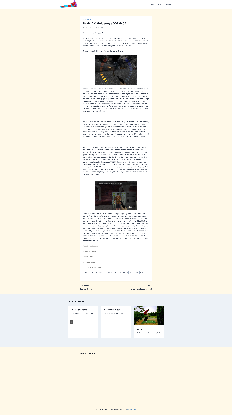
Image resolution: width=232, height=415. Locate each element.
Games (89, 20)
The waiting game (79, 310)
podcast (168, 4)
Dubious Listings (86, 287)
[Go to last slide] (71, 322)
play (136, 272)
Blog (84, 20)
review (86, 276)
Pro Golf (140, 329)
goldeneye (99, 272)
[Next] (160, 322)
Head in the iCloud (112, 310)
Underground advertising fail (141, 287)
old (131, 272)
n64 (116, 272)
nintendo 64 (124, 272)
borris (91, 272)
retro (142, 272)
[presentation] (149, 315)
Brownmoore (88, 27)
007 (85, 272)
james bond (108, 272)
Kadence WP (131, 409)
